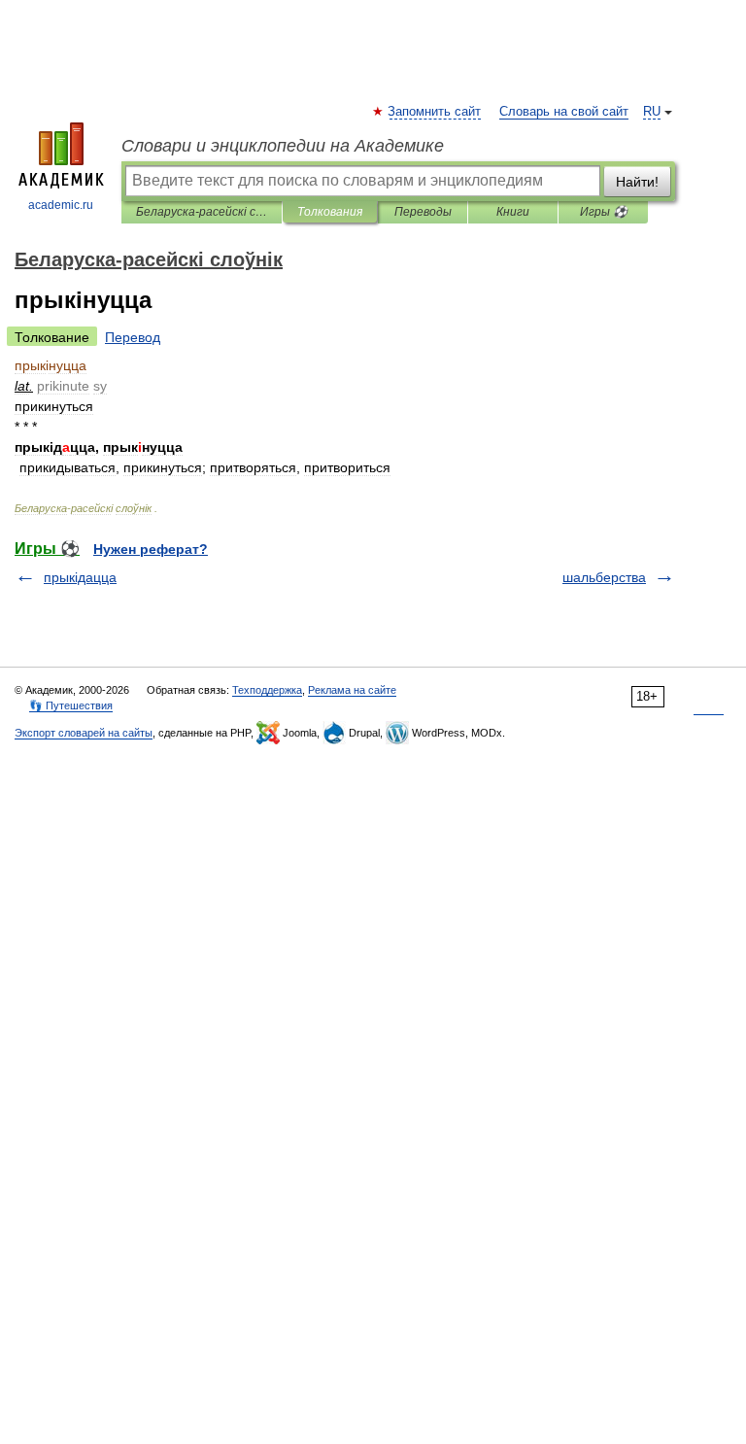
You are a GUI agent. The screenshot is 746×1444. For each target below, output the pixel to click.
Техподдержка (267, 690)
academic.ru (60, 205)
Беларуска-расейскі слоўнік (201, 212)
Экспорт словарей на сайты (84, 733)
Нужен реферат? (150, 549)
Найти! (637, 181)
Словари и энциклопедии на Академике (282, 145)
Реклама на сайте (352, 690)
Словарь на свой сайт (563, 112)
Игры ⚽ (603, 212)
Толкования (329, 212)
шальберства (604, 577)
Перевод (132, 337)
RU (652, 112)
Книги (512, 212)
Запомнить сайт (435, 112)
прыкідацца (80, 577)
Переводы (423, 212)
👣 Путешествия (71, 705)
